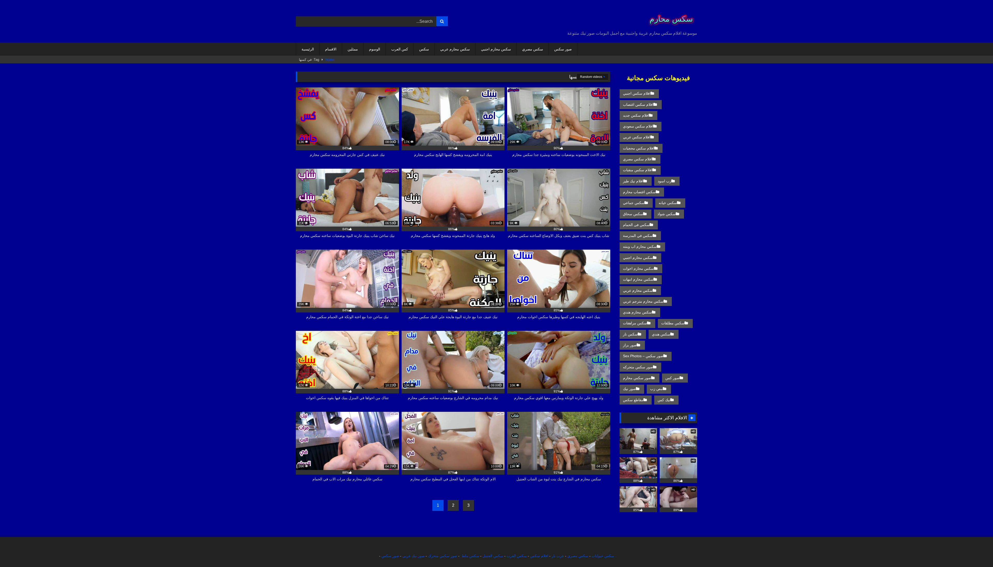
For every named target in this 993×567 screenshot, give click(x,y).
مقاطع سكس (633, 400)
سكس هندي (661, 334)
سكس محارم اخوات (638, 268)
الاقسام (330, 49)
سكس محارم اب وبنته (640, 246)
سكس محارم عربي (455, 49)
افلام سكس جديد (636, 115)
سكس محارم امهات (638, 279)
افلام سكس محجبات (638, 148)
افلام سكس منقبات (637, 170)
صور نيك (629, 389)
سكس (424, 49)
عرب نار (558, 556)
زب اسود (664, 181)
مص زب (656, 389)
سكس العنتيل (493, 556)
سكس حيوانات (603, 556)
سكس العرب (517, 556)
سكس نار (630, 334)
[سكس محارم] (669, 17)
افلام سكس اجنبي (637, 93)
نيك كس (664, 400)
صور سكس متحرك (442, 556)
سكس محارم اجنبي (496, 49)
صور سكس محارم (637, 378)
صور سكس (563, 49)
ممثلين (353, 49)
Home (330, 60)
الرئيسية (308, 49)
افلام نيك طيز (633, 181)
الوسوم (374, 49)
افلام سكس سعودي (638, 126)
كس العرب (399, 49)
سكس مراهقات (635, 323)
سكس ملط (470, 556)
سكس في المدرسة (638, 236)
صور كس (672, 378)
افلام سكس (539, 556)
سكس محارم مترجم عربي (643, 301)
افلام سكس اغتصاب (638, 104)
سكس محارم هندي (637, 312)
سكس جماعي (633, 203)
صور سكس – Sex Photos (643, 356)
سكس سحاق (633, 214)
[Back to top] (977, 552)
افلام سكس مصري (637, 159)
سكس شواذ (666, 214)
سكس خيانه (668, 203)
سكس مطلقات (672, 323)
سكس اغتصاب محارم (639, 192)
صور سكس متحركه (638, 367)
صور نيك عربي (413, 556)
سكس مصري (532, 49)
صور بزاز (630, 345)
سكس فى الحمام (636, 225)
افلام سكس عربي (636, 137)
